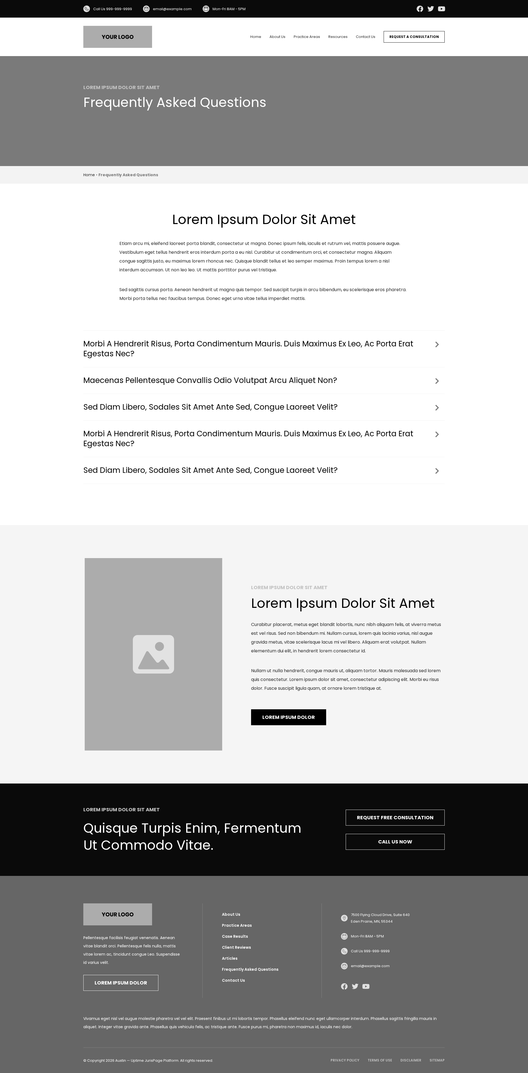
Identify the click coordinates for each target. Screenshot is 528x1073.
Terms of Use (380, 1060)
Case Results (235, 936)
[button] (264, 349)
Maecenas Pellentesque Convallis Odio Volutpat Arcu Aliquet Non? (210, 380)
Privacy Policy (345, 1060)
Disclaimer (410, 1060)
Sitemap (437, 1060)
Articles (230, 958)
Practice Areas (307, 36)
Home (255, 36)
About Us (277, 36)
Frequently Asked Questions (250, 969)
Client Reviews (236, 947)
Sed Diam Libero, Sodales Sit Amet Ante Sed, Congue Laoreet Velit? (210, 407)
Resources (338, 36)
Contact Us (365, 36)
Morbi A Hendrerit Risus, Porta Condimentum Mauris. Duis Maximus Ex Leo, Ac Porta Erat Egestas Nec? (248, 349)
